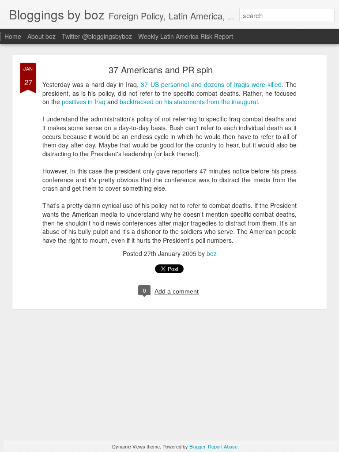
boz (212, 253)
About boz (41, 36)
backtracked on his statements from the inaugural (189, 101)
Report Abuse (222, 446)
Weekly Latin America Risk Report (185, 36)
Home (12, 36)
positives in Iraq (83, 101)
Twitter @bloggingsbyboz (97, 36)
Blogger (197, 446)
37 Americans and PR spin (161, 69)
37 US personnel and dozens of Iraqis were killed (211, 84)
